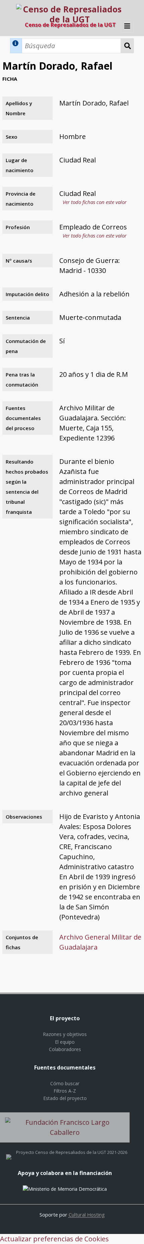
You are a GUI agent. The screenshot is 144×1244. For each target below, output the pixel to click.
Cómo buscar (64, 1083)
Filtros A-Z (65, 1091)
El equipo (65, 1042)
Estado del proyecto (65, 1098)
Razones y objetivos (65, 1034)
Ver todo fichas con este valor (95, 202)
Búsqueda (127, 45)
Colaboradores (65, 1049)
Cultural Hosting (87, 1214)
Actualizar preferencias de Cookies (54, 1238)
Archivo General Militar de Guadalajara (100, 942)
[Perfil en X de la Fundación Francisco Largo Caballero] (8, 1152)
